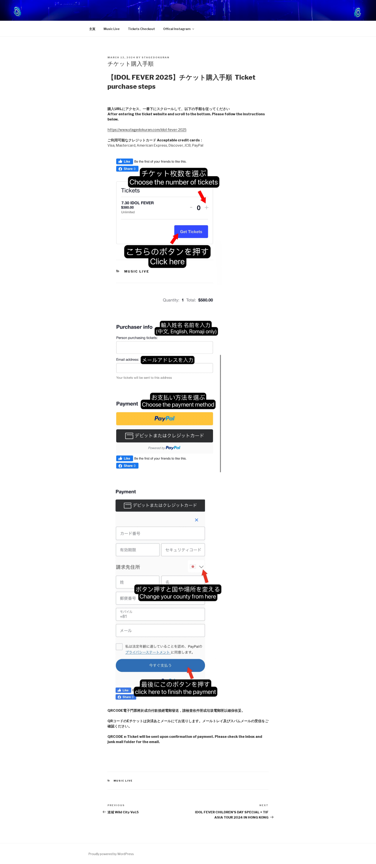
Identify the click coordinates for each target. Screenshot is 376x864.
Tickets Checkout (141, 29)
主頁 (92, 29)
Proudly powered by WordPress (111, 854)
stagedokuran (156, 57)
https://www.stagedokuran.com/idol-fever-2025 (146, 130)
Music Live (112, 29)
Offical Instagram (177, 29)
